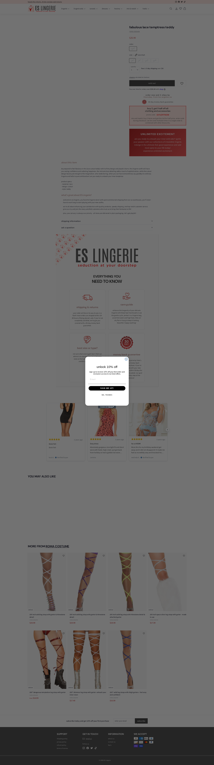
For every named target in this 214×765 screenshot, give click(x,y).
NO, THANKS (107, 395)
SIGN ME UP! (107, 388)
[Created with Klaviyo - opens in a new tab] (107, 407)
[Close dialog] (126, 359)
